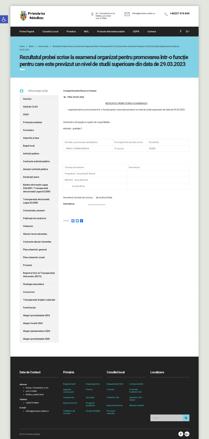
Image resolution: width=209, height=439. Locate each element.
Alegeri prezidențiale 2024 (36, 315)
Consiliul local (50, 31)
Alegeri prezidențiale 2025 (36, 339)
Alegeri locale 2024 (33, 323)
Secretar (90, 397)
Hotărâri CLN (113, 397)
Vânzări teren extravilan (35, 234)
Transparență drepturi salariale (39, 300)
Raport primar (70, 403)
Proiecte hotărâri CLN (135, 390)
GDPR (136, 31)
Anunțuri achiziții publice (35, 169)
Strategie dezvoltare (33, 284)
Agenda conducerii (68, 390)
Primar (89, 389)
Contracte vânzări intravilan (37, 242)
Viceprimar (68, 397)
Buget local (29, 146)
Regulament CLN (115, 384)
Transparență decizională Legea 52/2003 (36, 201)
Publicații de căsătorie (34, 218)
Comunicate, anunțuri (34, 210)
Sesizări (27, 99)
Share (66, 221)
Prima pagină (27, 31)
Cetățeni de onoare (69, 412)
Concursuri (29, 292)
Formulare (28, 130)
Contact (151, 31)
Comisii (110, 389)
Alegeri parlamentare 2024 (36, 331)
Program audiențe (90, 404)
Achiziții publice (31, 153)
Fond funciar (29, 307)
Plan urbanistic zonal (34, 257)
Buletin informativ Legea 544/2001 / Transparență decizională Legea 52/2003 (36, 188)
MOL (86, 31)
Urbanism (28, 226)
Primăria (71, 31)
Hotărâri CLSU (30, 107)
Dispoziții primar (115, 405)
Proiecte (27, 265)
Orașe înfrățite (93, 411)
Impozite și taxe (31, 138)
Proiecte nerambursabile (111, 31)
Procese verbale (111, 412)
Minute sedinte (136, 405)
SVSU (26, 114)
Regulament (69, 384)
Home (22, 46)
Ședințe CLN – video (136, 398)
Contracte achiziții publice (36, 161)
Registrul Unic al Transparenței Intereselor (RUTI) (39, 275)
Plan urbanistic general (35, 249)
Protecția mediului (32, 122)
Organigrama (93, 384)
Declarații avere (31, 177)
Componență (136, 384)
